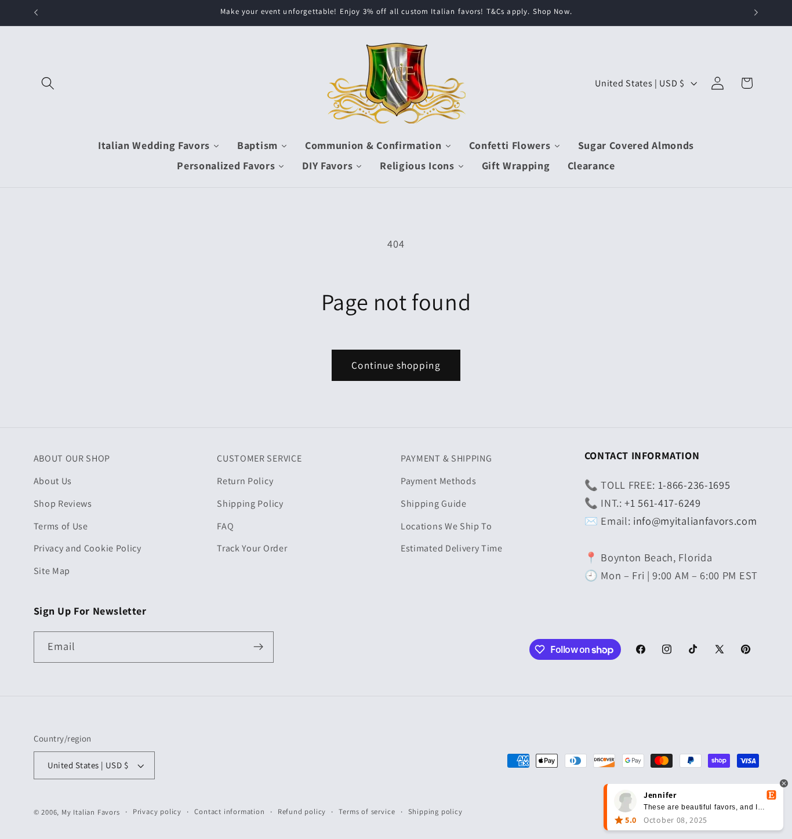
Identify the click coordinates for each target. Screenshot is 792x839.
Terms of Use (61, 526)
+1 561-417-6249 (662, 503)
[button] (48, 83)
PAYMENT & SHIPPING (446, 458)
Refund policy (302, 811)
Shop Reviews (63, 503)
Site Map (52, 571)
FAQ (225, 526)
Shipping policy (435, 811)
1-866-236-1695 (694, 485)
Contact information (229, 811)
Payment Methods (438, 481)
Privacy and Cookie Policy (87, 548)
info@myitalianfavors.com (695, 521)
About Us (53, 481)
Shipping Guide (434, 503)
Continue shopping (396, 365)
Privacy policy (157, 811)
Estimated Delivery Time (452, 548)
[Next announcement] (756, 13)
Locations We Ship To (446, 526)
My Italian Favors (90, 812)
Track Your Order (252, 548)
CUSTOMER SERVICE (259, 458)
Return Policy (245, 481)
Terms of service (367, 811)
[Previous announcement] (36, 13)
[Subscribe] (258, 647)
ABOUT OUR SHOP (72, 458)
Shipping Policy (250, 503)
